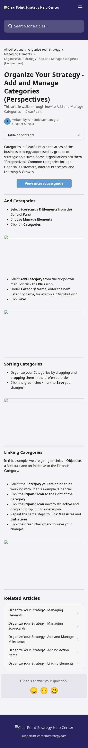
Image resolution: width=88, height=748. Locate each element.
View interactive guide (44, 183)
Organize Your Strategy (44, 49)
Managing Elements (18, 54)
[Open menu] (80, 7)
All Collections (13, 49)
